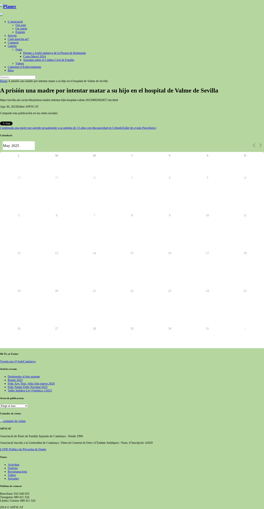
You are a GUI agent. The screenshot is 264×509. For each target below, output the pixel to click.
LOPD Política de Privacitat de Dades (23, 449)
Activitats (13, 464)
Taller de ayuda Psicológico (139, 127)
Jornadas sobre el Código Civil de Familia (48, 60)
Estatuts (20, 32)
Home (4, 81)
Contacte (13, 42)
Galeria (12, 46)
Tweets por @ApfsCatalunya (18, 361)
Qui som (20, 25)
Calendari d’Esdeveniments (24, 67)
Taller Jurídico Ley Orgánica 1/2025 (30, 390)
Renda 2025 (15, 380)
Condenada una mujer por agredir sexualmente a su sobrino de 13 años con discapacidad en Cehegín (61, 127)
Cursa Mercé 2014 (34, 56)
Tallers (12, 475)
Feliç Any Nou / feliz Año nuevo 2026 (31, 383)
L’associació (15, 21)
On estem (21, 28)
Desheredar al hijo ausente (24, 376)
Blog (11, 70)
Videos (19, 63)
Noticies (13, 468)
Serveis (12, 35)
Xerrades (13, 478)
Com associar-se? (18, 39)
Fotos (18, 49)
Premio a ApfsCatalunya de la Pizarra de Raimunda (54, 53)
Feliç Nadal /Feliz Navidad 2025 (28, 387)
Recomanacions (17, 471)
